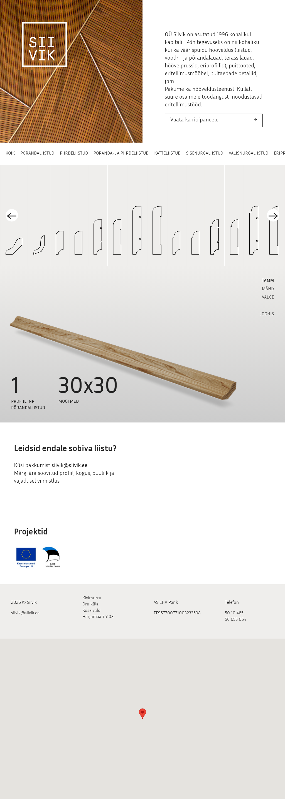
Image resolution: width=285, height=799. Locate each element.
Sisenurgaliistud (204, 153)
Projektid (31, 532)
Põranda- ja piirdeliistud (121, 153)
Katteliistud (167, 153)
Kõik (10, 153)
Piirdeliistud (74, 153)
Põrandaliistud (37, 153)
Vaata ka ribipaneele (194, 120)
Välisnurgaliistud (248, 153)
